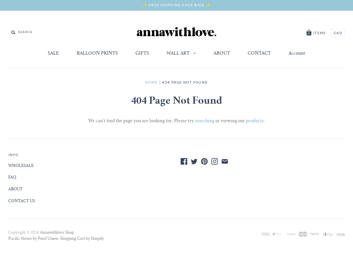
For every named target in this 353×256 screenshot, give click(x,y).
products (255, 121)
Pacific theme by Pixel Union (33, 239)
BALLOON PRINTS (97, 53)
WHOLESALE (21, 166)
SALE (53, 53)
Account (296, 53)
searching (204, 121)
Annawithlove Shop (57, 233)
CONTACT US (21, 201)
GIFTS (142, 53)
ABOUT (221, 53)
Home (151, 82)
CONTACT (259, 53)
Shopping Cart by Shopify (82, 239)
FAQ (12, 178)
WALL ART (179, 53)
